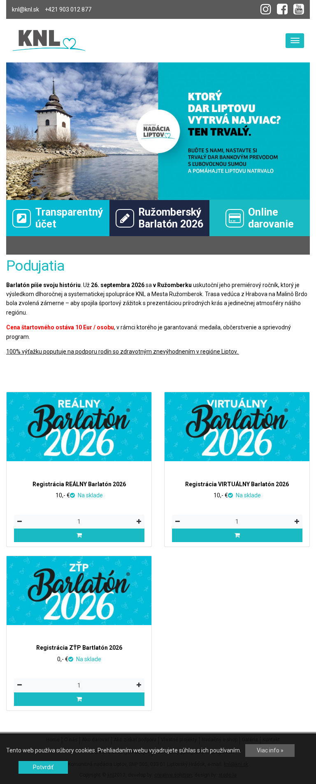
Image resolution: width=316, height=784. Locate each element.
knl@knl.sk (25, 9)
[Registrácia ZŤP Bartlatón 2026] (79, 590)
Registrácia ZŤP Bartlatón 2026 (79, 647)
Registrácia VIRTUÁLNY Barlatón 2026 (237, 484)
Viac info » (270, 750)
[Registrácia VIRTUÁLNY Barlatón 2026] (237, 426)
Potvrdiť (43, 767)
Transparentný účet (69, 218)
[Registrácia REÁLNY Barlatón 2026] (79, 426)
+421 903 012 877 (68, 9)
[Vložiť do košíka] (79, 536)
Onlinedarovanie (271, 218)
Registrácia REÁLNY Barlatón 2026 (79, 484)
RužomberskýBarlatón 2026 (170, 218)
